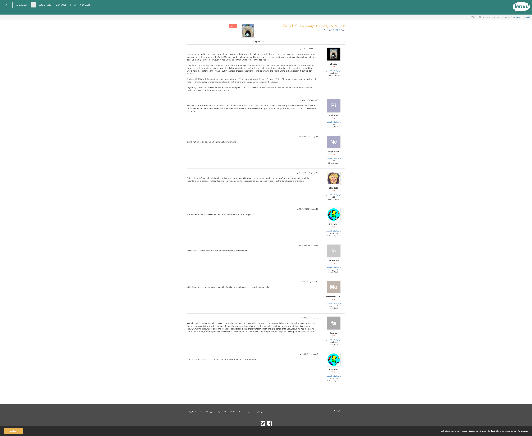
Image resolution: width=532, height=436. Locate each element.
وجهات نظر (516, 17)
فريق (250, 411)
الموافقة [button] (13, 431)
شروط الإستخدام (207, 411)
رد (232, 26)
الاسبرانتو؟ (85, 4)
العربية (338, 410)
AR (7, 4)
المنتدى (527, 17)
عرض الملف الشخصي (333, 71)
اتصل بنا (192, 411)
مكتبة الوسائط (45, 4)
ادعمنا (241, 411)
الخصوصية (222, 411)
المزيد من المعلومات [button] (450, 431)
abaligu (336, 29)
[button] (33, 4)
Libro (232, 411)
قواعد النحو (61, 4)
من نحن (260, 411)
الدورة (73, 4)
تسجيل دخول (21, 4)
